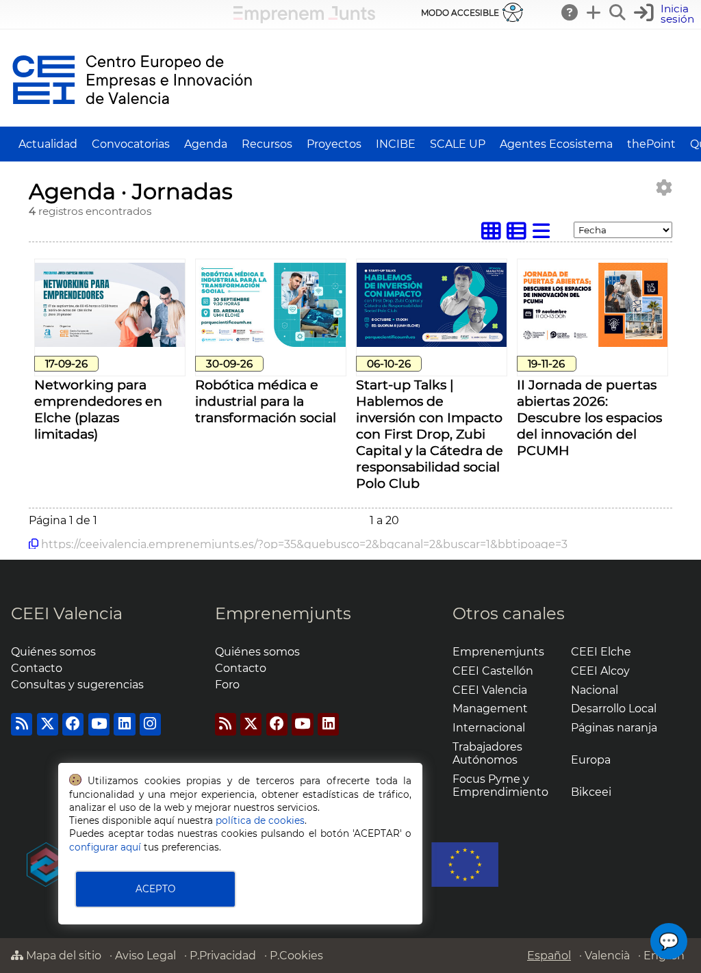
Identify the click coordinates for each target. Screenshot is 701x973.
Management (490, 708)
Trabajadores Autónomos (487, 753)
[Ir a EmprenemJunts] (304, 19)
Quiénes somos (53, 651)
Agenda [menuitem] (205, 144)
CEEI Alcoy (600, 670)
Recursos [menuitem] (267, 144)
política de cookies (260, 820)
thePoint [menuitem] (651, 144)
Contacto (36, 668)
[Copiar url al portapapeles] (33, 544)
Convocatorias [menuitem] (131, 144)
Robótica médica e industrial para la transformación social (265, 401)
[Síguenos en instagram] (150, 724)
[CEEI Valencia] (132, 120)
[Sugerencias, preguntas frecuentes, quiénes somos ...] (570, 12)
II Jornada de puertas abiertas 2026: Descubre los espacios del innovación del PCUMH (589, 417)
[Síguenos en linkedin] (124, 724)
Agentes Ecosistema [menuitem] (556, 144)
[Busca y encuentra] (618, 12)
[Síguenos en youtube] (99, 724)
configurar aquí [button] (105, 847)
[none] (110, 343)
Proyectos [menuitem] (334, 144)
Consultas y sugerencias (77, 684)
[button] (666, 14)
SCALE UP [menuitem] (457, 144)
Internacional (489, 727)
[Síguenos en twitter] (47, 724)
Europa (591, 759)
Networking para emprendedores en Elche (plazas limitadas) (98, 409)
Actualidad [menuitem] (47, 144)
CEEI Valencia (67, 613)
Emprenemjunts (283, 613)
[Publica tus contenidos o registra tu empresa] (594, 12)
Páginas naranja (614, 727)
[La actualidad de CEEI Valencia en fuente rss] (21, 724)
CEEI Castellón (493, 670)
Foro (227, 684)
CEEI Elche (601, 651)
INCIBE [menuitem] (396, 144)
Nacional (594, 690)
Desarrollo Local (614, 708)
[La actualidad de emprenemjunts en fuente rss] (225, 724)
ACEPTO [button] (155, 888)
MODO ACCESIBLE (460, 13)
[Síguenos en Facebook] (73, 724)
